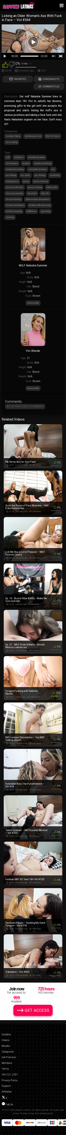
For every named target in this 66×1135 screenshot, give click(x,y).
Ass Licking (11, 142)
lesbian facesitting (15, 169)
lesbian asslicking (42, 163)
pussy (26, 181)
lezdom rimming (14, 211)
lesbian (26, 163)
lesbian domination (15, 205)
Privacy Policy (10, 1080)
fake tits (45, 193)
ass (53, 169)
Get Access (37, 1010)
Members (7, 1063)
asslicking (55, 175)
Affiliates (7, 1091)
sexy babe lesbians (37, 169)
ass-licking (40, 175)
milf (7, 157)
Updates (6, 1034)
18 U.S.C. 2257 (10, 1074)
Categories (8, 1051)
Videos (5, 1040)
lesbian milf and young (39, 205)
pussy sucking (35, 187)
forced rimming (13, 199)
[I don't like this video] (12, 64)
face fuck (32, 193)
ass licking (11, 175)
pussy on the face (14, 187)
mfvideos (19, 157)
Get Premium (9, 1057)
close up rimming (14, 193)
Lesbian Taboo (13, 136)
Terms (5, 1068)
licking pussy (12, 181)
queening (45, 211)
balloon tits (52, 187)
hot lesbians (12, 163)
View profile (33, 388)
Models (6, 1046)
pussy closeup (41, 181)
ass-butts (25, 175)
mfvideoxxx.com (33, 136)
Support (6, 1086)
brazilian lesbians (36, 157)
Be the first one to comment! (25, 406)
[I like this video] (5, 64)
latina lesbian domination (37, 199)
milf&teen (31, 211)
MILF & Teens (53, 136)
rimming (10, 217)
